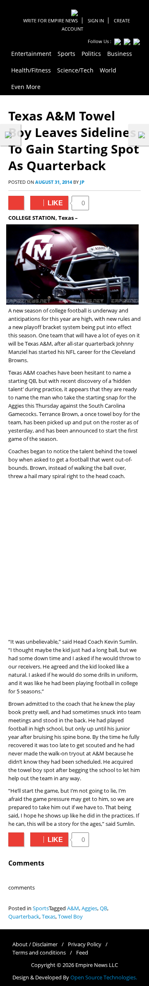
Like (46, 203)
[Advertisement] (74, 559)
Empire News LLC (96, 965)
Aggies (89, 908)
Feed (82, 952)
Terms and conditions (39, 952)
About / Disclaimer (35, 944)
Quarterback (23, 916)
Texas (48, 916)
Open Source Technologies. (103, 977)
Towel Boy (70, 916)
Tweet (16, 203)
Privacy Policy (84, 944)
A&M (73, 908)
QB (103, 908)
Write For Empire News (50, 20)
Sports (41, 908)
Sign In (96, 20)
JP (82, 182)
